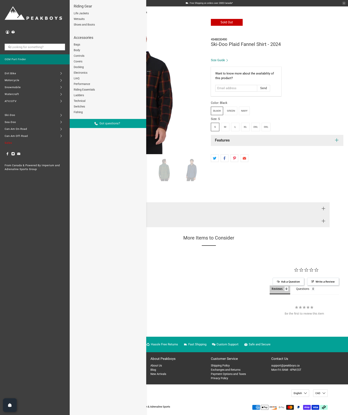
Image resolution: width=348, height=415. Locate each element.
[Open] (10, 405)
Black (217, 110)
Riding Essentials (84, 89)
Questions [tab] (302, 289)
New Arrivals (158, 374)
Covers (78, 61)
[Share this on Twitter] (215, 158)
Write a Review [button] (325, 281)
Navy (244, 110)
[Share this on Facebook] (224, 158)
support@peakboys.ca (285, 365)
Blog (153, 369)
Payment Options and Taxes (228, 374)
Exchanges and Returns (225, 369)
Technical (79, 100)
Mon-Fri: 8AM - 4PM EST (286, 369)
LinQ (77, 78)
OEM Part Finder (15, 59)
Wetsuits (79, 19)
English (298, 393)
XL (245, 126)
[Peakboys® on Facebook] (7, 154)
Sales (8, 142)
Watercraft (12, 94)
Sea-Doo (10, 122)
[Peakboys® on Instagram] (13, 154)
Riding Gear (83, 6)
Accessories (83, 37)
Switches (79, 106)
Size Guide (218, 60)
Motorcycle (12, 80)
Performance (82, 84)
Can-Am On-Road (16, 128)
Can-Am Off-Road (16, 135)
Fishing (78, 112)
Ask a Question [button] (290, 281)
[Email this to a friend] (244, 158)
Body (77, 50)
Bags (77, 44)
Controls (79, 55)
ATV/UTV (11, 101)
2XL (255, 126)
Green (231, 110)
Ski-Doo (10, 115)
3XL (266, 126)
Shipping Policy (220, 365)
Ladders (79, 95)
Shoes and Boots (84, 24)
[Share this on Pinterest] (234, 158)
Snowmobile (13, 87)
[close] (344, 3)
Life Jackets (81, 13)
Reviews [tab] (277, 289)
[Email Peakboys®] (19, 154)
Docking (79, 67)
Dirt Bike (10, 73)
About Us (156, 365)
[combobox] (35, 47)
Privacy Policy (219, 378)
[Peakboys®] (33, 13)
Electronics (80, 72)
